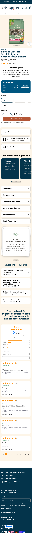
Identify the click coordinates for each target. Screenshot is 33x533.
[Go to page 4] (15, 181)
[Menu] (2, 8)
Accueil (3, 13)
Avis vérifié (6, 365)
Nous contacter (7, 517)
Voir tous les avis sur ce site (16, 337)
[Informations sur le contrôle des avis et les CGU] (23, 335)
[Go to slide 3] (16, 45)
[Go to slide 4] (17, 45)
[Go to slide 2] (15, 45)
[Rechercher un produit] (22, 8)
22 (25, 454)
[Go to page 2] (12, 181)
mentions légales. (22, 505)
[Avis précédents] (3, 454)
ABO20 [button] (26, 87)
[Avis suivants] (28, 454)
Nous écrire (4, 521)
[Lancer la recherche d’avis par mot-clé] (28, 358)
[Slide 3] (16, 260)
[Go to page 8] (20, 181)
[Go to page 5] (16, 181)
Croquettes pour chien (12, 13)
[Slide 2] (15, 260)
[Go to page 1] (11, 181)
